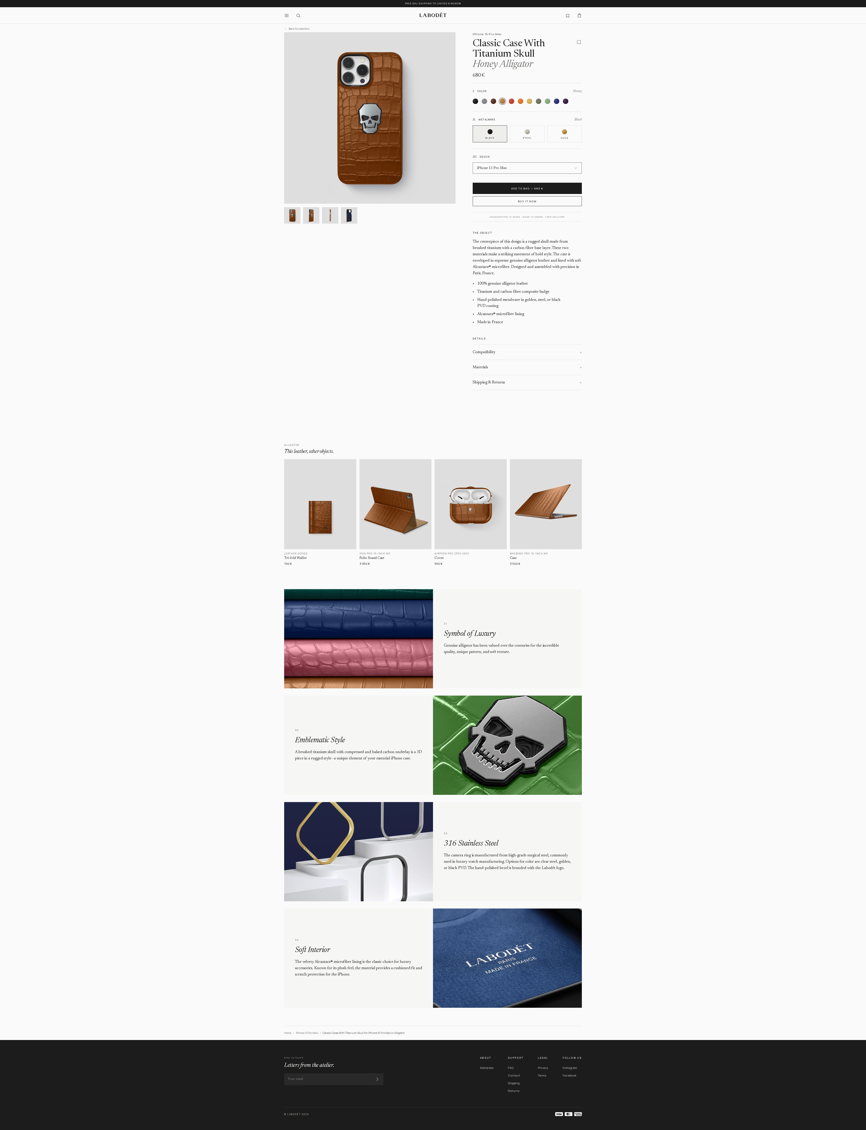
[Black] (475, 101)
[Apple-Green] (547, 101)
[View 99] (311, 215)
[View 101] (349, 215)
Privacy (543, 1068)
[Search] (298, 15)
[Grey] (484, 101)
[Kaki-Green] (538, 101)
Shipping (514, 1083)
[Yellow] (529, 101)
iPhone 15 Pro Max (307, 1033)
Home (287, 1033)
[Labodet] (433, 15)
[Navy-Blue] (556, 101)
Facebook (569, 1075)
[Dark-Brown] (493, 101)
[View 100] (330, 215)
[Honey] (502, 101)
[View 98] (292, 215)
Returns (513, 1091)
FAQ (511, 1068)
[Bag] (579, 15)
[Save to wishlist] (579, 42)
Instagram (570, 1068)
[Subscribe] (377, 1079)
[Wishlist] (568, 15)
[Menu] (287, 15)
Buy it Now (527, 201)
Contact (514, 1075)
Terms (542, 1075)
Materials (486, 1068)
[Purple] (565, 101)
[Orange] (520, 101)
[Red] (511, 101)
